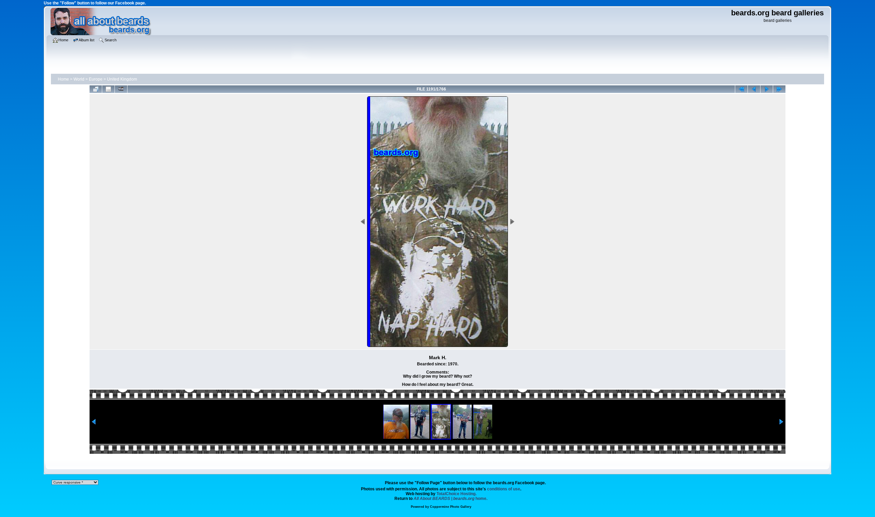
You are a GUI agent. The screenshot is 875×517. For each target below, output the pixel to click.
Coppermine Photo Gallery (450, 506)
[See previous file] (754, 89)
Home (63, 79)
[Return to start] (741, 89)
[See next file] (766, 89)
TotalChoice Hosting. (456, 493)
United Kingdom (122, 79)
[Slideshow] (121, 89)
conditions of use (503, 489)
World (78, 79)
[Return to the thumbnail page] (96, 89)
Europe (96, 79)
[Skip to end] (779, 89)
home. (450, 498)
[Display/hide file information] (108, 89)
